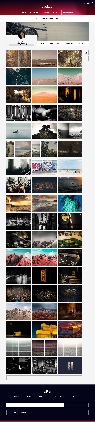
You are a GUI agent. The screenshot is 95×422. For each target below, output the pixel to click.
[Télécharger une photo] (88, 3)
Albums (51, 43)
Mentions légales (57, 411)
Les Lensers (68, 12)
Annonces (46, 12)
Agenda (56, 12)
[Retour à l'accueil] (47, 6)
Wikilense (34, 12)
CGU (79, 411)
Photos (38, 18)
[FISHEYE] (23, 412)
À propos (40, 411)
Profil (43, 43)
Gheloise (10, 64)
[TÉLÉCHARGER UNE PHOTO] (86, 52)
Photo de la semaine (47, 18)
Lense (16, 396)
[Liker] (27, 54)
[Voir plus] (86, 43)
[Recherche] (84, 3)
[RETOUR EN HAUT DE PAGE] (86, 58)
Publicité (67, 411)
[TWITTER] (15, 412)
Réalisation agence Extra (73, 414)
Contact (47, 411)
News (24, 12)
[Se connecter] (92, 3)
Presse (74, 411)
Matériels (80, 43)
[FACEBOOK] (8, 412)
